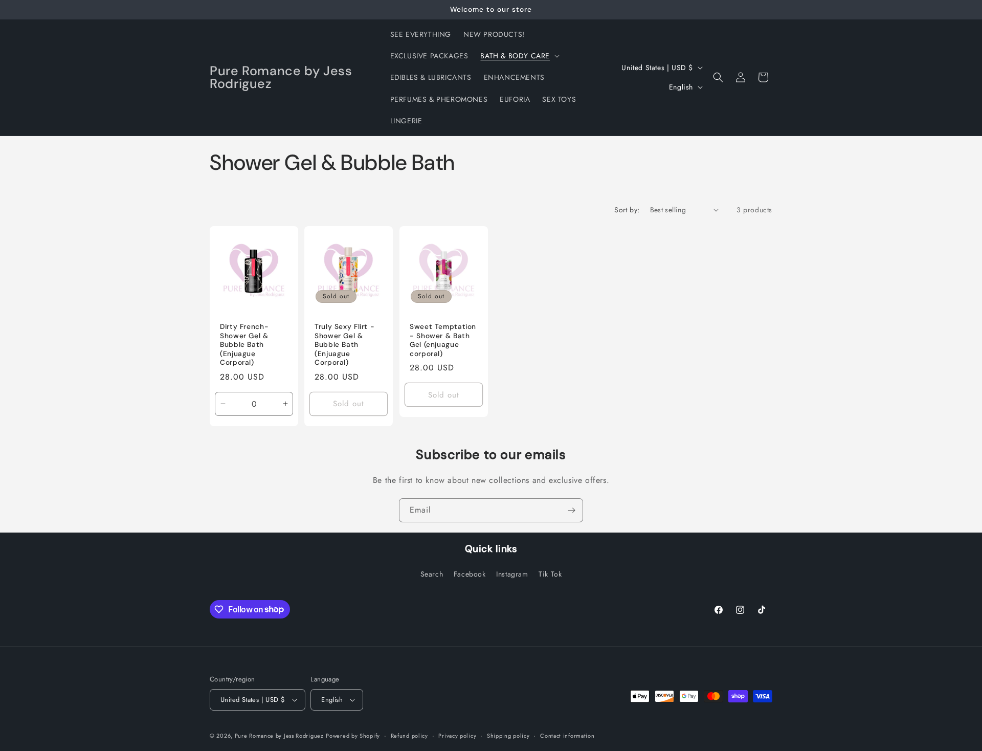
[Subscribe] (571, 510)
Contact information (567, 736)
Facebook (470, 574)
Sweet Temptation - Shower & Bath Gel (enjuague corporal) (443, 340)
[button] (519, 56)
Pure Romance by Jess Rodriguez (279, 736)
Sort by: (626, 210)
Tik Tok (550, 574)
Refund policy (409, 736)
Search (431, 574)
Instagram (512, 574)
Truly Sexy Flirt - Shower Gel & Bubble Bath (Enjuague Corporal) (344, 344)
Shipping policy (508, 736)
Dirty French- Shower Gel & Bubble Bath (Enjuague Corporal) (244, 344)
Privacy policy (457, 736)
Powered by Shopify (353, 736)
